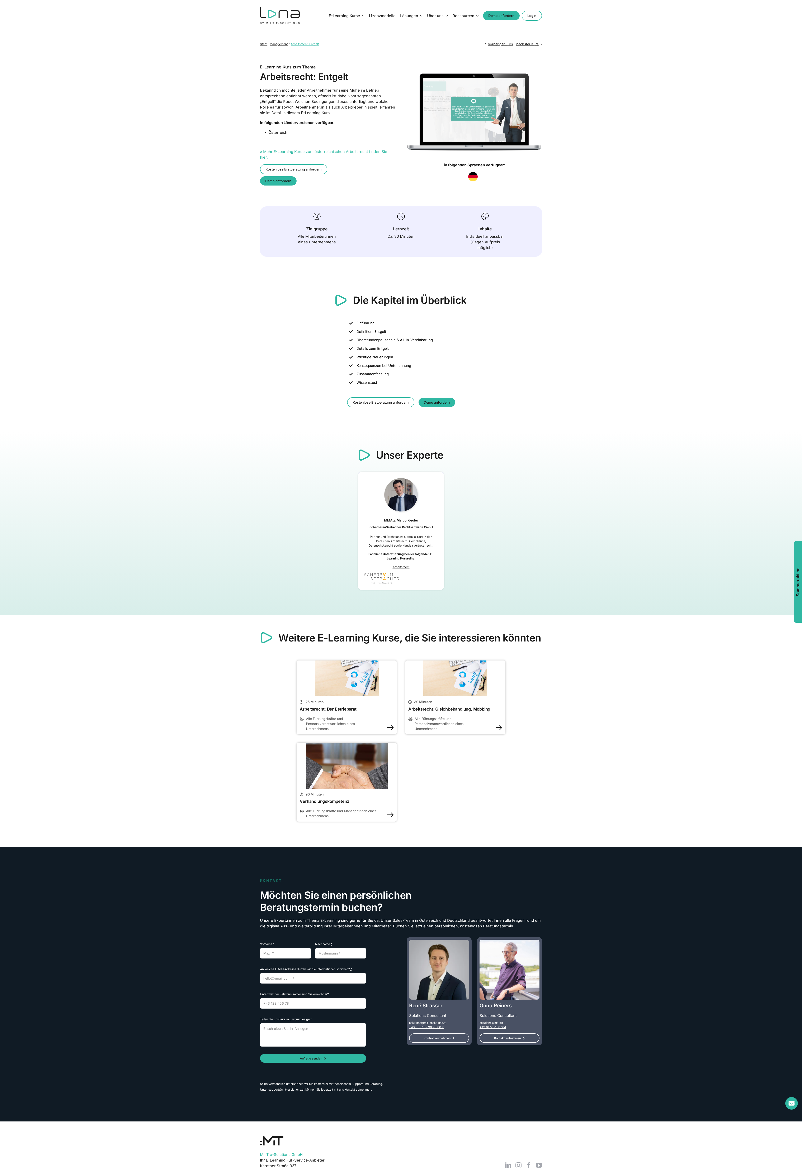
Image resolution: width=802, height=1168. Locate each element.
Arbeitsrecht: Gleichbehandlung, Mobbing (449, 709)
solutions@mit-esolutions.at (428, 1022)
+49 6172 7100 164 (493, 1027)
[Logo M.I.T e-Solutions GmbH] (271, 1138)
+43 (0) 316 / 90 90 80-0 (426, 1027)
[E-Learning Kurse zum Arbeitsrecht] (347, 662)
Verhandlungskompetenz (324, 801)
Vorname (267, 944)
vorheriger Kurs (500, 44)
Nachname (323, 944)
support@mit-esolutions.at (286, 1089)
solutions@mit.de (491, 1022)
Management (279, 44)
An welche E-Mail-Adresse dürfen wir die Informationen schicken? (306, 969)
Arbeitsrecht (401, 567)
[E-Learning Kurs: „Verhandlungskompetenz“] (347, 744)
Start (263, 44)
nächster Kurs (527, 44)
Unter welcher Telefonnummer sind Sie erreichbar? (294, 994)
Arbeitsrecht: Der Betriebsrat (328, 709)
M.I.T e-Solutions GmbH (281, 1154)
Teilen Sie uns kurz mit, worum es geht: (286, 1019)
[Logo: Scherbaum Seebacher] (381, 575)
